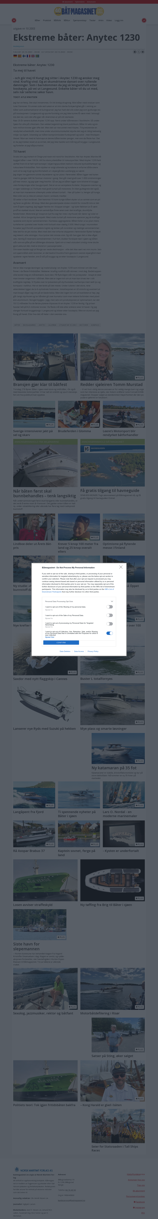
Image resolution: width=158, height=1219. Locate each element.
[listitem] (79, 601)
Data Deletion (65, 651)
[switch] (109, 606)
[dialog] (79, 609)
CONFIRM (61, 643)
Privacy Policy (93, 651)
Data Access (79, 651)
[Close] (121, 567)
